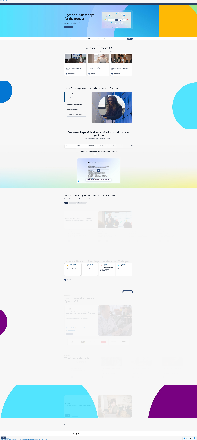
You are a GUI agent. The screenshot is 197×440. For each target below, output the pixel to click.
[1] (64, 424)
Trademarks (32, 439)
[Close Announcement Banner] (131, 4)
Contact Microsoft (14, 439)
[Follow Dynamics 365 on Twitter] (74, 434)
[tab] (70, 146)
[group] (75, 235)
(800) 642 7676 (75, 411)
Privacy (19, 439)
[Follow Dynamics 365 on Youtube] (79, 434)
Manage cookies (23, 439)
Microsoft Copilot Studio (81, 323)
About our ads (44, 439)
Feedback (3, 437)
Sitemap (10, 439)
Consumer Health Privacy (4, 439)
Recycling (40, 439)
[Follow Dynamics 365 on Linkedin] (76, 434)
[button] (116, 20)
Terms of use (28, 439)
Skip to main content (3, 0)
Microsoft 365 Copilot (71, 325)
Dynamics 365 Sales (99, 153)
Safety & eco (36, 439)
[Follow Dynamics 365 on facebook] (81, 434)
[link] (66, 39)
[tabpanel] (98, 167)
